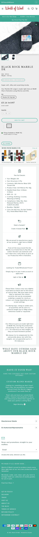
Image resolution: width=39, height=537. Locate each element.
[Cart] (36, 9)
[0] (33, 9)
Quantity (3, 110)
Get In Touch (7, 491)
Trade (4, 497)
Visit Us (4, 500)
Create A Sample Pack (18, 228)
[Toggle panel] (36, 421)
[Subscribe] (36, 449)
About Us (5, 503)
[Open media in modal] (36, 24)
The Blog (5, 506)
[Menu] (2, 9)
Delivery (5, 494)
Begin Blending (18, 404)
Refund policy (7, 512)
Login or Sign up (18, 277)
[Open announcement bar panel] (36, 2)
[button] (3, 127)
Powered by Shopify (26, 532)
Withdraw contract (10, 515)
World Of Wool (16, 532)
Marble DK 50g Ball (9, 97)
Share (7, 143)
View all (34, 148)
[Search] (29, 9)
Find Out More (6, 483)
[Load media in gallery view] (5, 57)
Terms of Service (8, 509)
